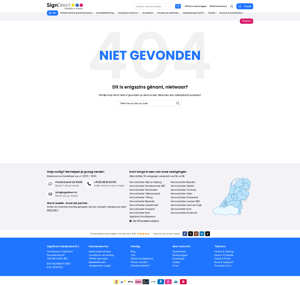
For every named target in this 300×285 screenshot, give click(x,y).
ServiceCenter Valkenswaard (144, 193)
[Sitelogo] (65, 6)
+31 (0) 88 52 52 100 (105, 182)
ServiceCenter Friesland (142, 209)
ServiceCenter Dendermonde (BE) (147, 185)
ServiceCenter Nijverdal (141, 201)
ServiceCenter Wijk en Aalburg (145, 182)
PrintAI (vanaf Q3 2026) (69, 182)
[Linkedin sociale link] (202, 233)
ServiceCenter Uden (181, 193)
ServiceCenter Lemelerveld (143, 205)
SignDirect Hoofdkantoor (142, 216)
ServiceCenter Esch (181, 209)
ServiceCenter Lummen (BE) (185, 201)
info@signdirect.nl (66, 192)
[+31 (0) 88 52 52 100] (89, 183)
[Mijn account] (232, 6)
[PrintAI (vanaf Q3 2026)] (50, 183)
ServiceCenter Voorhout (183, 189)
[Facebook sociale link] (185, 233)
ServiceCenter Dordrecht (184, 212)
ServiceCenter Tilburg (141, 197)
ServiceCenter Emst (139, 212)
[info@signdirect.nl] (50, 194)
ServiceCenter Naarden (183, 182)
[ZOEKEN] (178, 6)
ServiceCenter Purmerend (184, 197)
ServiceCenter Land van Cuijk (186, 205)
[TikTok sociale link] (207, 233)
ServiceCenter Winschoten (143, 189)
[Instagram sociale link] (196, 233)
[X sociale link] (190, 233)
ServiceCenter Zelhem (182, 185)
